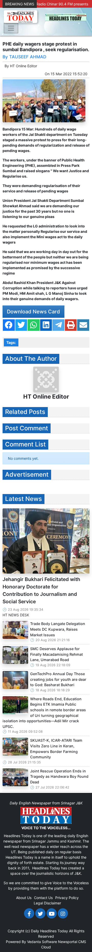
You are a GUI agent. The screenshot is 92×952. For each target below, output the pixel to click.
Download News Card (33, 312)
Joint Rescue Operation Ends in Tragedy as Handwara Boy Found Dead (59, 776)
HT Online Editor (23, 66)
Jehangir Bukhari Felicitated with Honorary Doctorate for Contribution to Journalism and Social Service (41, 590)
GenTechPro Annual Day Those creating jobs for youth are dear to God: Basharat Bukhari (58, 679)
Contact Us (43, 897)
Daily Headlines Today (49, 931)
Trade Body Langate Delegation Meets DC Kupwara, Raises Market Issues (57, 629)
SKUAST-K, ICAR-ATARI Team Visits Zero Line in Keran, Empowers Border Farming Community (56, 748)
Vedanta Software (42, 941)
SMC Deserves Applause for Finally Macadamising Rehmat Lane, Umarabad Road (56, 654)
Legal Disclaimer (47, 903)
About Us (23, 897)
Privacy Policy (67, 897)
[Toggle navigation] (11, 28)
